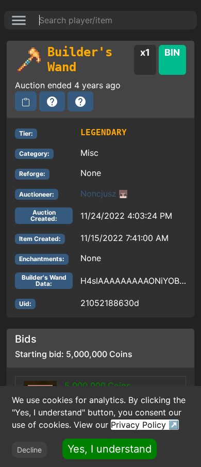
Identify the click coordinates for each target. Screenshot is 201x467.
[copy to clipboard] (26, 101)
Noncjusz (98, 193)
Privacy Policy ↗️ (145, 425)
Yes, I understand (110, 449)
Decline (29, 449)
